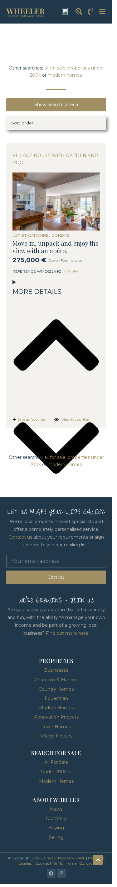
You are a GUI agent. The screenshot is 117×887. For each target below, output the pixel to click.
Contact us (20, 537)
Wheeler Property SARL (63, 858)
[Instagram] (61, 873)
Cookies (42, 863)
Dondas (60, 235)
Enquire (71, 271)
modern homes (65, 75)
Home (71, 863)
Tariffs (57, 863)
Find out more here (67, 633)
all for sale (55, 68)
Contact (86, 863)
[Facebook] (51, 873)
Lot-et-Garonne (30, 235)
